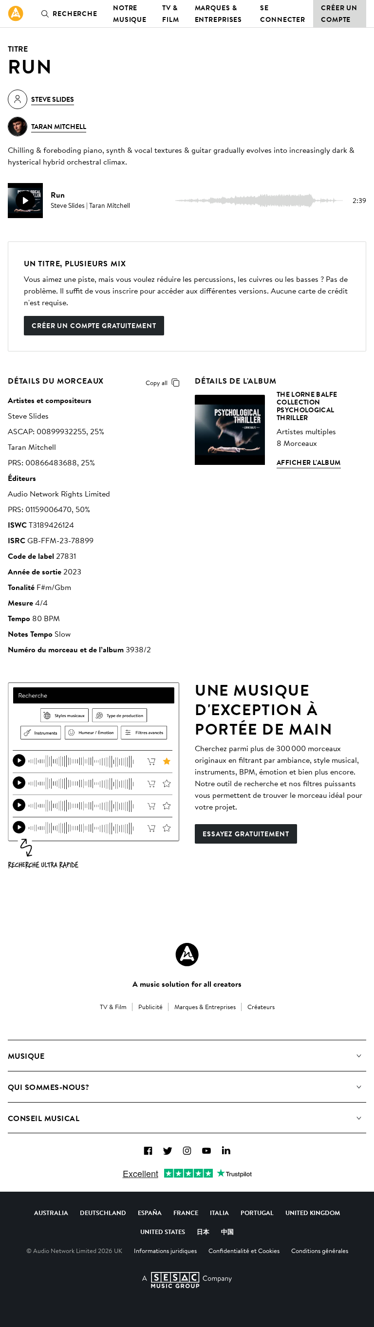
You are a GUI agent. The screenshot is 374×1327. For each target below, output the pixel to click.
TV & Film (170, 13)
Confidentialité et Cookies (244, 1250)
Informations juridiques (165, 1250)
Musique (26, 1056)
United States (162, 1231)
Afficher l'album (309, 462)
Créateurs (261, 1006)
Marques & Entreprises (219, 13)
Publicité (150, 1006)
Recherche (75, 13)
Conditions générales (319, 1250)
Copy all (157, 382)
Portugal (257, 1212)
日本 (203, 1231)
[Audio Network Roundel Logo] (187, 954)
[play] (25, 200)
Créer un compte (339, 13)
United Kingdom (312, 1212)
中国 (227, 1231)
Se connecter (282, 13)
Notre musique (130, 13)
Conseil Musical (43, 1118)
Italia (219, 1212)
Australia (51, 1212)
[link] (15, 13)
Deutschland (103, 1212)
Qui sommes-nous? (49, 1087)
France (185, 1212)
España (150, 1212)
